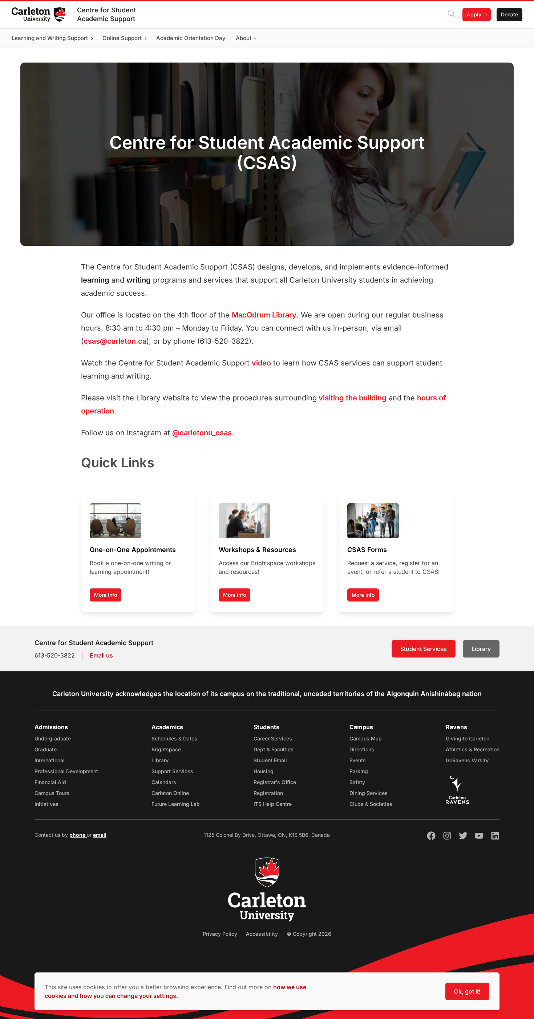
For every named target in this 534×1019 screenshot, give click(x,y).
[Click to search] (451, 14)
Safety (357, 782)
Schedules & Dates (174, 738)
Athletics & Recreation (472, 749)
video (261, 363)
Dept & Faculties (274, 749)
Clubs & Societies (370, 804)
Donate (509, 14)
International (50, 760)
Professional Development (66, 771)
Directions (361, 749)
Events (357, 760)
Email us (101, 655)
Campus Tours (52, 793)
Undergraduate (53, 738)
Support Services (172, 771)
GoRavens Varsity (467, 760)
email (99, 835)
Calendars (163, 782)
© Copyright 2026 (309, 934)
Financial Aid (50, 782)
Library (481, 648)
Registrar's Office (275, 782)
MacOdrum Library (264, 315)
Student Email (270, 760)
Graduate (46, 749)
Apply (474, 14)
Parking (358, 771)
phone (78, 835)
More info (105, 595)
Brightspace (166, 749)
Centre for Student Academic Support (106, 14)
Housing (264, 771)
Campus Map (365, 738)
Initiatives (46, 804)
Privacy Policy (220, 934)
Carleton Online (170, 793)
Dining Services (368, 793)
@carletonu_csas (202, 432)
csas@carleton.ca (115, 341)
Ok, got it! (467, 991)
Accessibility (262, 934)
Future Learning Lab (175, 804)
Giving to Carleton (467, 738)
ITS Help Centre (273, 804)
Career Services (273, 738)
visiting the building (352, 397)
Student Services (423, 648)
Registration (268, 793)
